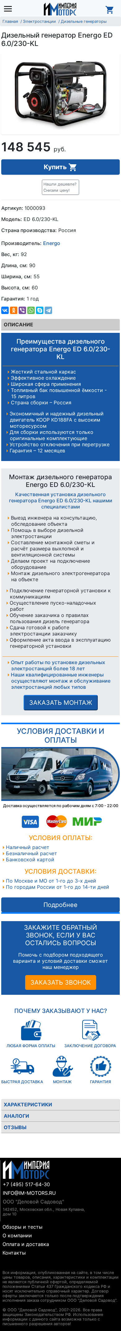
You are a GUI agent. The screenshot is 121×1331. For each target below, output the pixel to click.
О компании (17, 1235)
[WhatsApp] (31, 310)
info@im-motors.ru (29, 1193)
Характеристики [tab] (28, 1104)
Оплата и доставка (25, 1244)
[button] (60, 187)
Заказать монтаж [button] (60, 702)
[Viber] (22, 310)
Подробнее (60, 904)
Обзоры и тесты (22, 1227)
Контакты (14, 1253)
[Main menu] (9, 9)
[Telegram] (48, 310)
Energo (51, 243)
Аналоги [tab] (16, 1116)
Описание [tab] (18, 324)
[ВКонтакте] (5, 310)
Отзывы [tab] (15, 1127)
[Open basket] (110, 9)
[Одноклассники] (13, 310)
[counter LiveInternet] (7, 1265)
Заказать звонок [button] (60, 982)
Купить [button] (56, 167)
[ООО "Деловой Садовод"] (60, 8)
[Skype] (39, 310)
